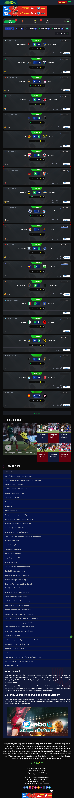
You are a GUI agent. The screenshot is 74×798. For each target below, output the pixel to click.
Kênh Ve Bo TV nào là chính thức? (14, 648)
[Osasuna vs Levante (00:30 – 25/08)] (65, 447)
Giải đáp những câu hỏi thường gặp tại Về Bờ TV (18, 623)
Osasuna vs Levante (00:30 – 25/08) (64, 455)
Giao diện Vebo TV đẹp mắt (12, 588)
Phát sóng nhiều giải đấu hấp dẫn (14, 484)
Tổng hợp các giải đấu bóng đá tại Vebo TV (17, 575)
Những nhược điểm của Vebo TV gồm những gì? (18, 610)
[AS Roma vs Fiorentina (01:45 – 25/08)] (54, 447)
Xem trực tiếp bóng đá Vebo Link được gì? (16, 580)
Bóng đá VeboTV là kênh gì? (13, 635)
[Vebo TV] (9, 2)
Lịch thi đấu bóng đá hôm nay (13, 545)
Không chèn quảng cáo (11, 510)
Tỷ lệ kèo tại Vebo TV (11, 562)
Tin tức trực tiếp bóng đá (12, 540)
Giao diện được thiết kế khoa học (14, 493)
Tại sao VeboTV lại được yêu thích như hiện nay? (18, 584)
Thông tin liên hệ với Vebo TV (13, 665)
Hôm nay (45, 28)
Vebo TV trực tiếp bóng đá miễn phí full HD (17, 532)
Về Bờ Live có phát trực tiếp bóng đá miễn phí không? (20, 627)
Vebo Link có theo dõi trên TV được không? (17, 644)
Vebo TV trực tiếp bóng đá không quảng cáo (17, 605)
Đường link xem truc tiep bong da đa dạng (16, 489)
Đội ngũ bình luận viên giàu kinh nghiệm (16, 597)
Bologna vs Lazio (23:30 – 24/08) (53, 436)
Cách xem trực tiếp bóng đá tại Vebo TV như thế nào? (20, 614)
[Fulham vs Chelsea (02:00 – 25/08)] (65, 428)
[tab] (10, 21)
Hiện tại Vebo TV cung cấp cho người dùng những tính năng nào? (23, 537)
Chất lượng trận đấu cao (12, 497)
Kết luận (7, 653)
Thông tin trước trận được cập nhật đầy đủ (17, 515)
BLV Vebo (32, 28)
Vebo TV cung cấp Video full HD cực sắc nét (17, 592)
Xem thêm (37, 413)
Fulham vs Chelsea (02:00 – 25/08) (64, 436)
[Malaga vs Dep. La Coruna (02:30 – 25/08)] (42, 447)
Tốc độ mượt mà (10, 502)
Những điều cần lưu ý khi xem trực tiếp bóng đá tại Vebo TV (21, 618)
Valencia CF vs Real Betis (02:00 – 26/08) (42, 436)
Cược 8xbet (62, 2)
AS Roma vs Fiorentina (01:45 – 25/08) (54, 455)
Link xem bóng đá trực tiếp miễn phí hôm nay (17, 566)
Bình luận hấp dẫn (10, 506)
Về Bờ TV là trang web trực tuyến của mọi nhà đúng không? (21, 640)
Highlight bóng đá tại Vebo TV (13, 549)
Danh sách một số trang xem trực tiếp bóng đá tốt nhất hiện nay (23, 657)
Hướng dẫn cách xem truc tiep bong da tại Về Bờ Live (19, 523)
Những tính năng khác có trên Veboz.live (16, 528)
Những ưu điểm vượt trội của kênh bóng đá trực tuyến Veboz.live (23, 480)
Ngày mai (58, 28)
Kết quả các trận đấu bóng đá (13, 553)
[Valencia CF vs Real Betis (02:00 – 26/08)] (42, 428)
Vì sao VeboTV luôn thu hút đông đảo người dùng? (19, 631)
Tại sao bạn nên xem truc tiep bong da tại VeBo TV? (19, 519)
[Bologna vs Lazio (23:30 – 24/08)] (54, 428)
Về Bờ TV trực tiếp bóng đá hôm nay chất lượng (18, 601)
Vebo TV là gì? (9, 472)
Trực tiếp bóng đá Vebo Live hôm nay (15, 571)
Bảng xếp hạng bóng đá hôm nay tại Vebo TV (17, 558)
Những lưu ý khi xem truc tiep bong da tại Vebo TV (19, 661)
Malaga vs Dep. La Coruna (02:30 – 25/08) (42, 455)
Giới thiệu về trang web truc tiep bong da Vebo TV (18, 476)
